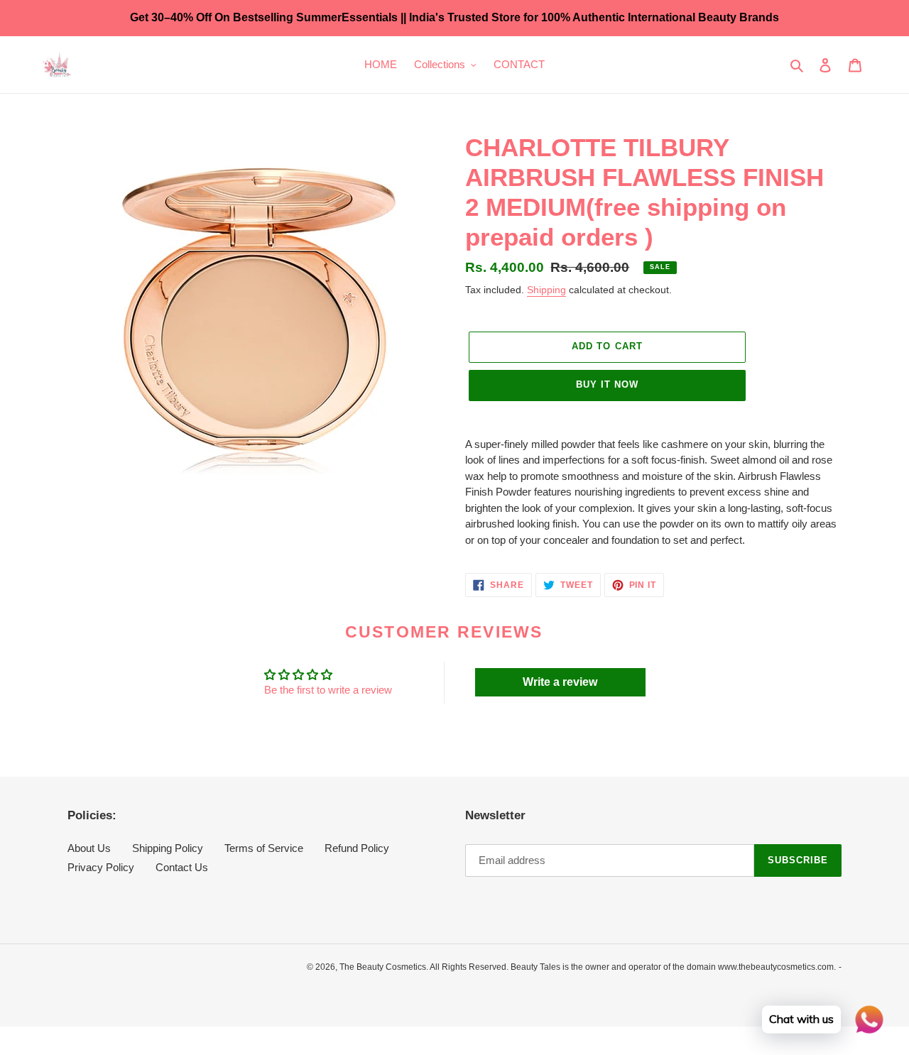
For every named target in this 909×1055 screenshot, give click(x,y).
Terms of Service (263, 848)
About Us (89, 848)
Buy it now (607, 384)
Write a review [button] (560, 682)
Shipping (546, 289)
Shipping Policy (167, 848)
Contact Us (182, 867)
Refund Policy (357, 848)
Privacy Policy (100, 867)
